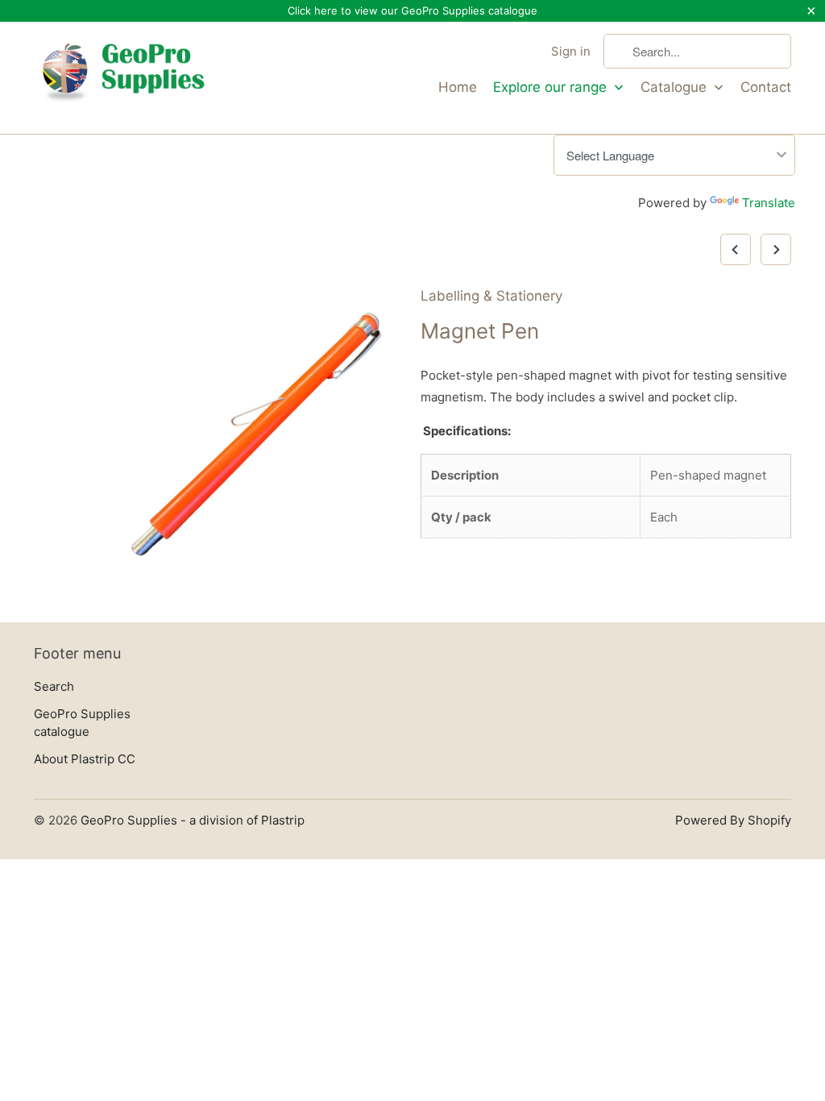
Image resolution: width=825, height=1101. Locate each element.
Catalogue (676, 87)
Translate (768, 202)
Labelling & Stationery (491, 296)
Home (457, 87)
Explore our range (552, 87)
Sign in (571, 51)
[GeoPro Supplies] (122, 77)
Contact (765, 87)
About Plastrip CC (84, 759)
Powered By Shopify (733, 820)
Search (54, 686)
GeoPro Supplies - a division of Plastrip (193, 820)
